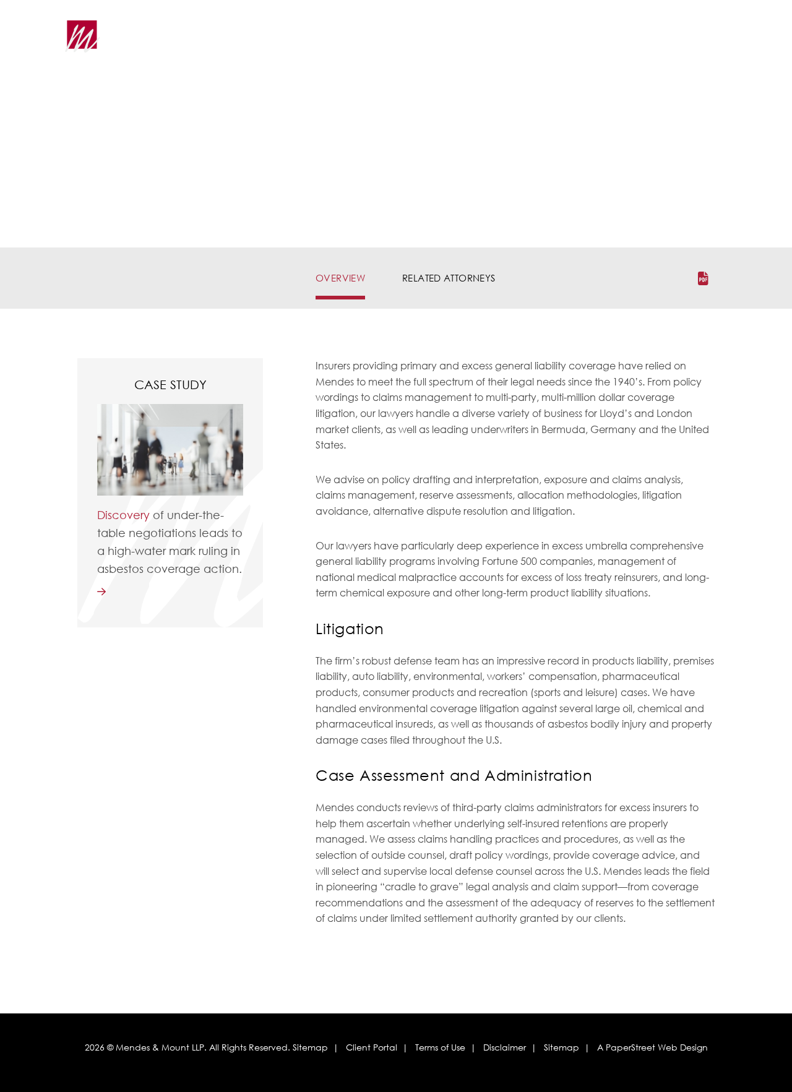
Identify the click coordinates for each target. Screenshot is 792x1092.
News (461, 43)
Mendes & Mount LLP (160, 1047)
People (411, 43)
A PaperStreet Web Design (652, 1047)
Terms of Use (440, 1047)
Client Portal (371, 1047)
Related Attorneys (448, 277)
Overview (340, 277)
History (260, 43)
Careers (593, 43)
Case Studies (523, 43)
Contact (656, 43)
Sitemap (310, 1047)
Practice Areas (336, 43)
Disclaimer (504, 1047)
